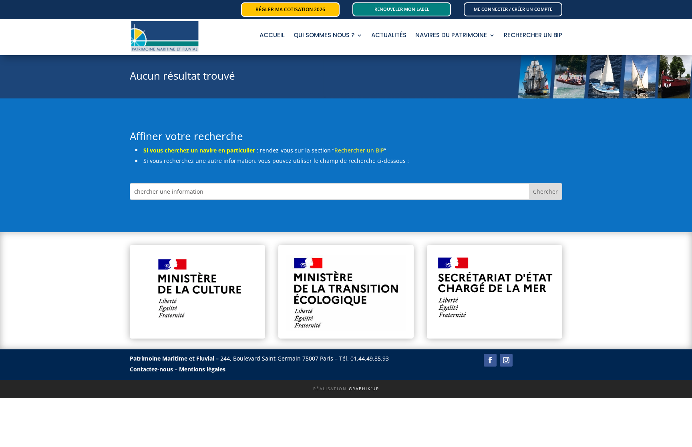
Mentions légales (202, 369)
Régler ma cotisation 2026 (290, 9)
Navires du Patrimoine (451, 35)
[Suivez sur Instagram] (506, 360)
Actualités (388, 35)
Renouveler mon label (401, 9)
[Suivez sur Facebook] (490, 360)
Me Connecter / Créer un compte (513, 9)
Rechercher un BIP (359, 150)
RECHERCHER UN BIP (533, 35)
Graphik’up (364, 388)
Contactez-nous (151, 369)
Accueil (272, 35)
